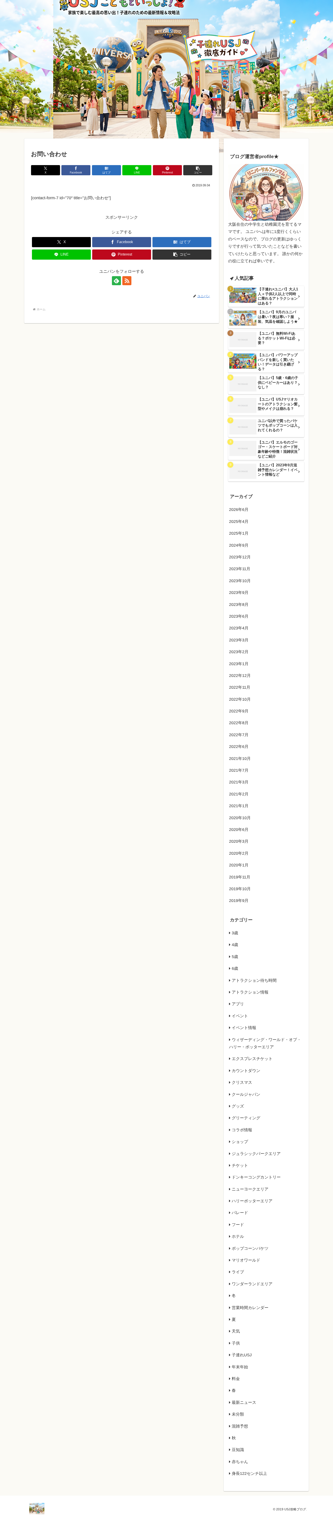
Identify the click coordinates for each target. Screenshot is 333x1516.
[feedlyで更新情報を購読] (116, 280)
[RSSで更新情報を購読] (126, 280)
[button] (197, 170)
